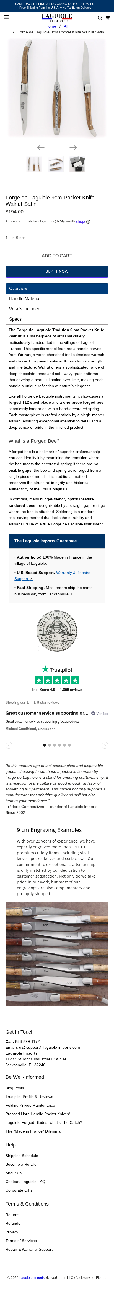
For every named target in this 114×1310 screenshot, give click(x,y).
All (66, 26)
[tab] (57, 288)
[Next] (73, 147)
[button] (100, 18)
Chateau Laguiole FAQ (25, 1181)
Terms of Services (21, 1240)
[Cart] (107, 18)
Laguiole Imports (32, 1277)
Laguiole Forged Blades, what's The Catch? (44, 1122)
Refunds (13, 1223)
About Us (14, 1173)
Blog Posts (15, 1088)
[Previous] (41, 147)
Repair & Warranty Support (29, 1249)
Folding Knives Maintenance (30, 1105)
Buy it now (56, 271)
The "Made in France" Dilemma (33, 1131)
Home (51, 26)
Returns (12, 1214)
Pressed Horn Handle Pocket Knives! (38, 1114)
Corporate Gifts (19, 1190)
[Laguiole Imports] (57, 18)
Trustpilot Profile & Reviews (29, 1096)
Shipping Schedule (22, 1155)
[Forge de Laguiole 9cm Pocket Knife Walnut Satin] (57, 87)
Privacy (12, 1232)
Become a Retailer (22, 1164)
